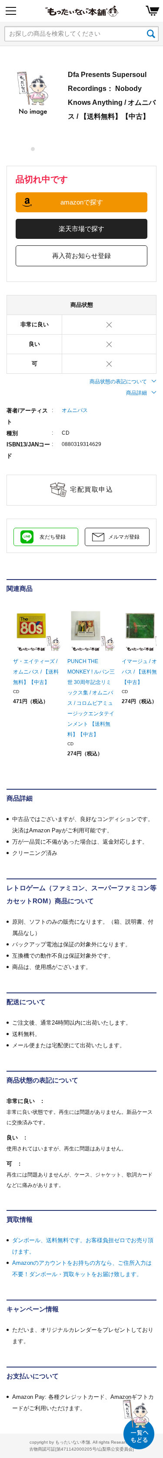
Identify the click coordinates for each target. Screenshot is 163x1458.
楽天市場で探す (81, 228)
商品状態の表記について (118, 382)
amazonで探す (81, 202)
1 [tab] (33, 149)
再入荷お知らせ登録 (81, 255)
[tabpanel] (33, 94)
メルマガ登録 (124, 537)
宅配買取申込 (91, 489)
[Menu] (11, 11)
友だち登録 (53, 537)
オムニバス (75, 410)
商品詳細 (136, 393)
